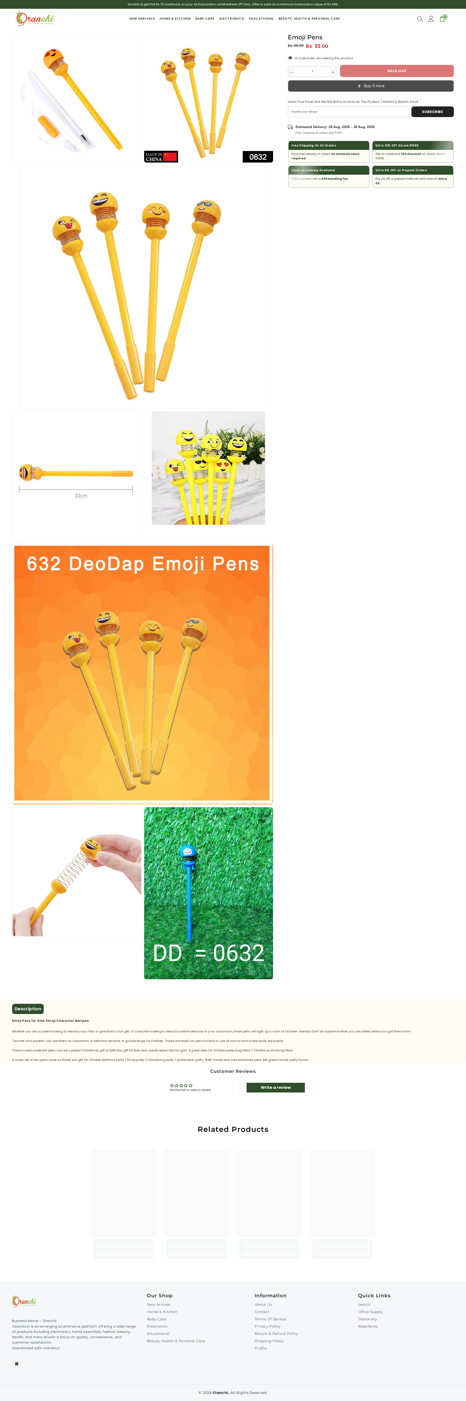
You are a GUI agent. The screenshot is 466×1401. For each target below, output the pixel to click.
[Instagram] (16, 1363)
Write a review (276, 1087)
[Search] (420, 19)
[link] (124, 1245)
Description (28, 1009)
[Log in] (431, 19)
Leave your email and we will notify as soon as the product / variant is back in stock (353, 102)
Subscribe (432, 111)
